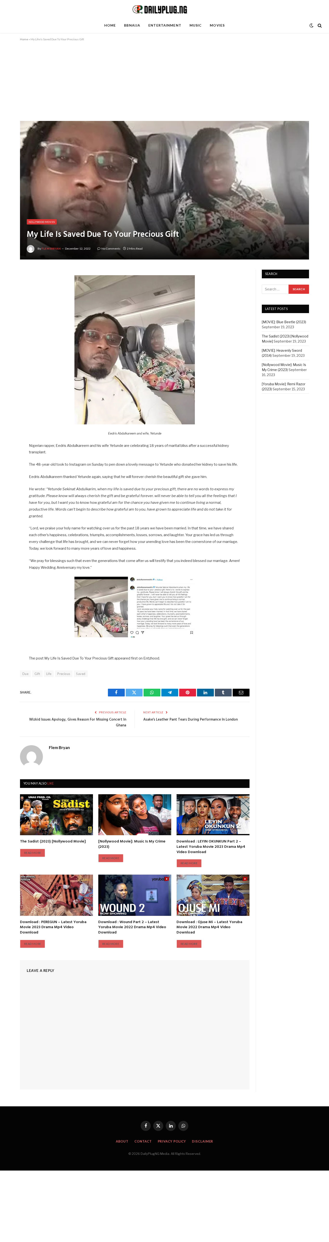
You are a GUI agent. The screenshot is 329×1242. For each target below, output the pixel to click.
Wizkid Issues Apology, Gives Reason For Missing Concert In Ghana (77, 722)
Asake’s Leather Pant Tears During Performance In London (190, 720)
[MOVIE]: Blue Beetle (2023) (284, 322)
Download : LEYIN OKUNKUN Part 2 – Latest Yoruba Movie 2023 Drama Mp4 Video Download (211, 847)
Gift (37, 674)
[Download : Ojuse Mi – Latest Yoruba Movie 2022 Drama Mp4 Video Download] (213, 895)
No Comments (110, 248)
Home (110, 25)
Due (25, 674)
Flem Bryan (51, 248)
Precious (63, 674)
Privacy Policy (172, 1141)
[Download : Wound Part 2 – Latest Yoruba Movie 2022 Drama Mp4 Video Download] (134, 895)
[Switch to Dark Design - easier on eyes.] (311, 25)
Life (49, 674)
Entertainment (164, 25)
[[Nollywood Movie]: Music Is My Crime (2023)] (134, 814)
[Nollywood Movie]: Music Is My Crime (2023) (131, 844)
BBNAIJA (132, 25)
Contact (142, 1141)
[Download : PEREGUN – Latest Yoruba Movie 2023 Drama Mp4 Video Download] (56, 895)
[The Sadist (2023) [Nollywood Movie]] (56, 814)
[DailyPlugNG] (164, 9)
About (122, 1141)
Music (196, 25)
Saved (80, 674)
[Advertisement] (164, 85)
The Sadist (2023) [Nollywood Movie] (53, 841)
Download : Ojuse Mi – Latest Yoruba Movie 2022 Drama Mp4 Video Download (209, 927)
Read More (32, 853)
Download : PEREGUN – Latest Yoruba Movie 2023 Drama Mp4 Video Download (53, 927)
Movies (217, 25)
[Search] (319, 25)
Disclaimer (202, 1141)
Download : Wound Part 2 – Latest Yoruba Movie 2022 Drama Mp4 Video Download (132, 927)
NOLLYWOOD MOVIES (42, 221)
